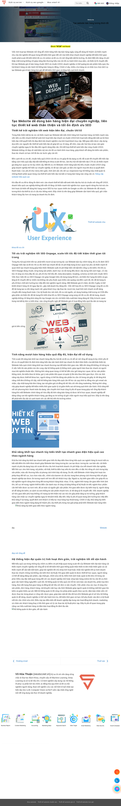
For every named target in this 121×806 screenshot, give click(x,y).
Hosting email (22, 661)
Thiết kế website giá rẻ (67, 802)
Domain (6, 7)
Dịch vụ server (15, 2)
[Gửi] (88, 3)
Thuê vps (101, 661)
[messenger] (117, 789)
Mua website (31, 802)
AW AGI (100, 3)
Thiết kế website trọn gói (85, 802)
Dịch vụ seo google (34, 2)
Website (91, 20)
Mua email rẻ (53, 2)
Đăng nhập (114, 3)
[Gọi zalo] (117, 780)
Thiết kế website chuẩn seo (47, 802)
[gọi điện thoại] (117, 772)
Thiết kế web (20, 7)
